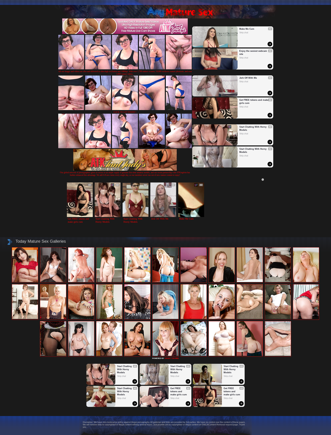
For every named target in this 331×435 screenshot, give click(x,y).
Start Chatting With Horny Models (253, 128)
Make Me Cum (246, 29)
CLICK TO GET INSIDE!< (125, 112)
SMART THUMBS (172, 358)
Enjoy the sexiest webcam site (253, 52)
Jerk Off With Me (248, 78)
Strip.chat (243, 32)
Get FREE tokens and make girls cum (254, 101)
